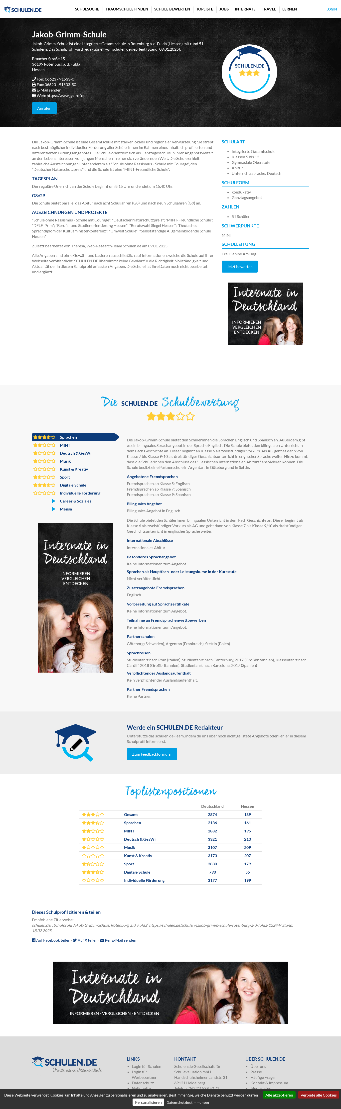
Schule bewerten (172, 9)
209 (247, 847)
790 (212, 872)
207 (247, 855)
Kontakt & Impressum (269, 1082)
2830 (212, 863)
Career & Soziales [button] (75, 501)
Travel (269, 9)
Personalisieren (148, 1102)
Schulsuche (87, 9)
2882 (212, 830)
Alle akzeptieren (279, 1095)
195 (247, 830)
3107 (212, 847)
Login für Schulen (146, 1066)
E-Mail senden (49, 90)
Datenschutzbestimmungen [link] (188, 1102)
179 (247, 863)
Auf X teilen (87, 940)
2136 (212, 822)
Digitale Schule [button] (72, 485)
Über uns (258, 1066)
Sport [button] (64, 477)
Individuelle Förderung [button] (79, 493)
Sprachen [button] (68, 437)
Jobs (224, 9)
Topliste (204, 9)
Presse (256, 1071)
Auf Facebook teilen (52, 940)
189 (247, 814)
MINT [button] (64, 445)
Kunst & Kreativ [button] (73, 469)
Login (332, 9)
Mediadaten (260, 1088)
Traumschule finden (127, 9)
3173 (212, 855)
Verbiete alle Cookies (319, 1095)
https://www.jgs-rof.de (66, 95)
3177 (212, 880)
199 (247, 880)
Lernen (289, 9)
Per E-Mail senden (120, 940)
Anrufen (44, 108)
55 (247, 872)
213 (247, 839)
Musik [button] (65, 461)
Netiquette (141, 1088)
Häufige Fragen (263, 1077)
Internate (245, 9)
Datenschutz (143, 1082)
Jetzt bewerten (240, 266)
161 (247, 822)
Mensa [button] (65, 508)
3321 (212, 839)
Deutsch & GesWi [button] (75, 453)
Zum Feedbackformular (152, 754)
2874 (212, 814)
